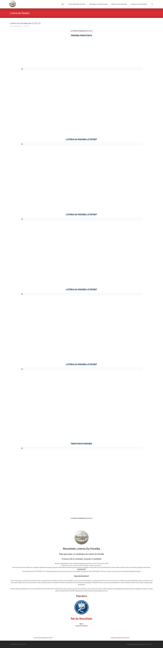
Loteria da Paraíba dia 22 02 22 (42, 637)
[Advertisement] (81, 52)
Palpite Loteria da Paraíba (119, 4)
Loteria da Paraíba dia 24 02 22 (121, 637)
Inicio (62, 4)
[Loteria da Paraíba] (11, 4)
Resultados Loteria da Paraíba (98, 4)
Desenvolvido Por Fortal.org (134, 644)
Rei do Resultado (81, 618)
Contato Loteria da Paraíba (139, 4)
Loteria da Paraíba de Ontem (76, 4)
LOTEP (27, 26)
